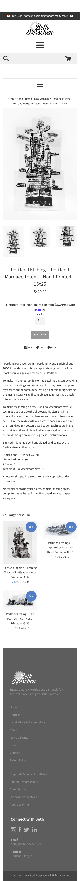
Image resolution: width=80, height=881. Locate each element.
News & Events (19, 737)
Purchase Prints (20, 804)
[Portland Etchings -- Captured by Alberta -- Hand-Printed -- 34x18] (60, 530)
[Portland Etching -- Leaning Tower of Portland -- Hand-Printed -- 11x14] (20, 542)
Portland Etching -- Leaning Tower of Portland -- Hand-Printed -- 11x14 (20, 572)
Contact (15, 753)
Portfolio (15, 715)
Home (13, 707)
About (13, 730)
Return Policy (18, 760)
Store (13, 745)
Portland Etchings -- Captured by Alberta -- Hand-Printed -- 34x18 (60, 547)
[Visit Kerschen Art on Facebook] (20, 831)
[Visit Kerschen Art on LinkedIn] (34, 831)
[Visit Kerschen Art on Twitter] (26, 831)
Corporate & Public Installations (30, 774)
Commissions (18, 789)
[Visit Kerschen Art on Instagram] (13, 831)
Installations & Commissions (27, 722)
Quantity (40, 314)
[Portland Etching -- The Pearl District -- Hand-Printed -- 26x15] (20, 600)
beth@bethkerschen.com (27, 844)
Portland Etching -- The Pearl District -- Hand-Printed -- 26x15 (20, 618)
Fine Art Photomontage (24, 782)
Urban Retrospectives (23, 797)
